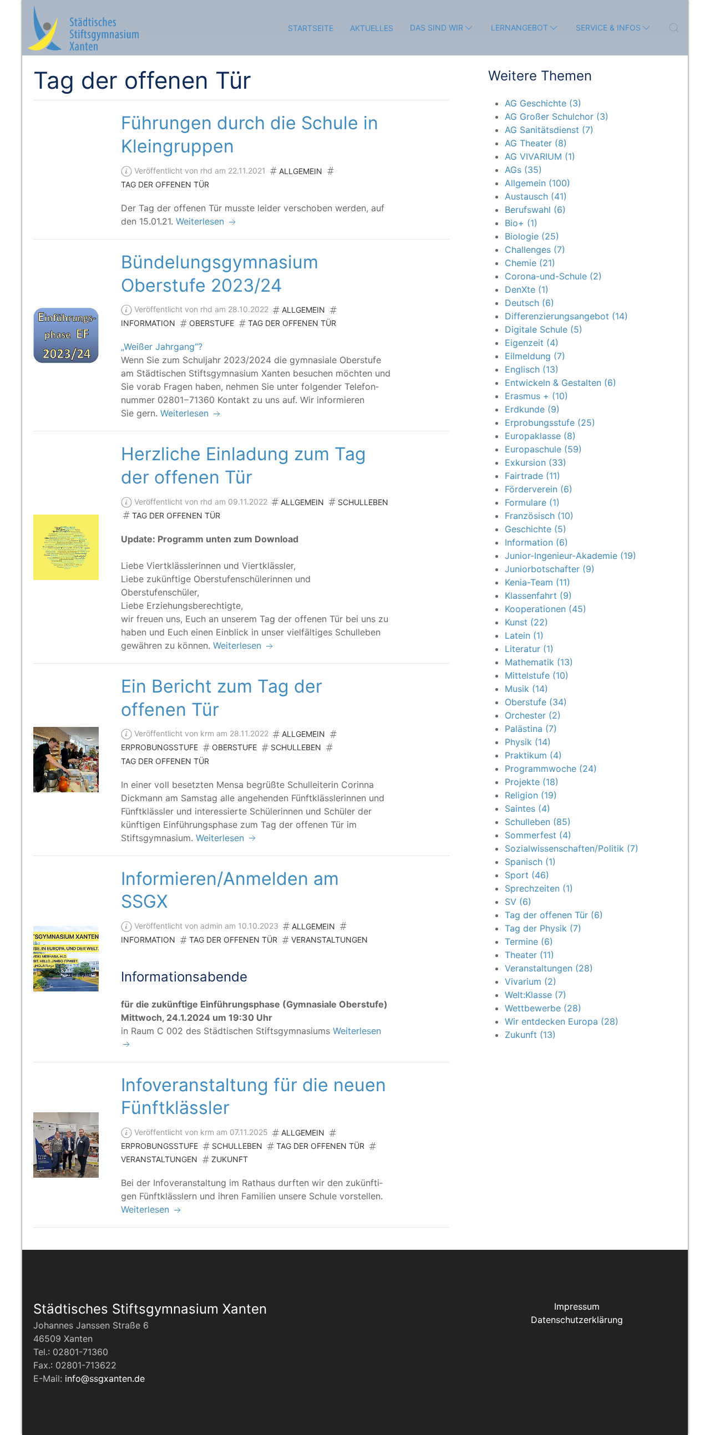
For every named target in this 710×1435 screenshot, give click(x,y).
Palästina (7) (531, 728)
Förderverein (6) (538, 489)
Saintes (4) (527, 808)
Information (148, 323)
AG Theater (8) (536, 143)
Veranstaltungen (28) (549, 968)
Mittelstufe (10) (537, 675)
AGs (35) (523, 169)
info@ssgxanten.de (105, 1378)
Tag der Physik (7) (543, 928)
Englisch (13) (532, 369)
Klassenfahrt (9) (538, 595)
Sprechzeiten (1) (539, 888)
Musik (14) (526, 688)
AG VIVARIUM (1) (540, 156)
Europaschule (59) (543, 449)
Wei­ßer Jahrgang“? (161, 346)
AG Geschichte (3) (543, 103)
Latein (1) (524, 635)
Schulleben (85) (538, 821)
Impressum (577, 1306)
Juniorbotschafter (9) (550, 568)
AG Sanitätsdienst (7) (549, 129)
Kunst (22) (526, 622)
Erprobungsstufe (159, 747)
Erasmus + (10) (536, 395)
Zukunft (229, 1159)
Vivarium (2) (530, 981)
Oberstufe (211, 323)
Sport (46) (527, 875)
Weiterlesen (201, 221)
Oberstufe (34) (536, 702)
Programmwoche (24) (551, 768)
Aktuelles (371, 28)
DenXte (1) (527, 289)
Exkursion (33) (535, 462)
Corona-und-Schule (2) (553, 276)
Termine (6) (529, 941)
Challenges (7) (535, 249)
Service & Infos (608, 27)
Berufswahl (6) (535, 209)
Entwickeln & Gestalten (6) (560, 382)
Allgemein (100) (537, 183)
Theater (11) (529, 954)
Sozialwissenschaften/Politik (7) (571, 848)
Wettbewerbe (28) (543, 1008)
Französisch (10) (539, 515)
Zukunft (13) (530, 1034)
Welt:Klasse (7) (535, 994)
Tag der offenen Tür (165, 184)
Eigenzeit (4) (532, 342)
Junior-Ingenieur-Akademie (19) (570, 555)
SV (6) (518, 901)
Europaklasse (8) (540, 435)
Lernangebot (519, 27)
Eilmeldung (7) (535, 356)
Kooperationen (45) (545, 608)
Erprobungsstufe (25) (550, 422)
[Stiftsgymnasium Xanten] (83, 27)
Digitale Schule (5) (543, 329)
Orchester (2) (533, 715)
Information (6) (536, 542)
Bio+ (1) (521, 222)
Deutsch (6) (529, 302)
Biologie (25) (532, 236)
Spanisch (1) (530, 861)
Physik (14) (528, 741)
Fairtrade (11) (532, 475)
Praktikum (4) (533, 755)
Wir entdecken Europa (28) (561, 1021)
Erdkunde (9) (532, 409)
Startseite (310, 28)
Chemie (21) (530, 262)
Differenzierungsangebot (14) (566, 316)
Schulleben (363, 502)
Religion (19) (531, 795)
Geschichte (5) (535, 529)
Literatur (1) (529, 648)
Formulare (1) (532, 502)
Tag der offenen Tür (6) (554, 914)
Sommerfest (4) (538, 835)
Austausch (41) (536, 196)
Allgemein (300, 171)
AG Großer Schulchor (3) (556, 116)
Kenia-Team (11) (537, 582)
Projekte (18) (532, 781)
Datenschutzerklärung (577, 1319)
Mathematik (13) (539, 662)
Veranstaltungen (329, 939)
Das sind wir (436, 27)
